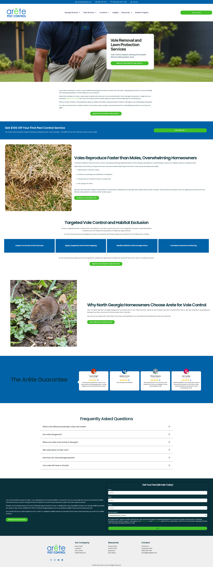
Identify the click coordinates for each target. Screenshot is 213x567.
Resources (126, 12)
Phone (110, 504)
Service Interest (112, 512)
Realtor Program (141, 12)
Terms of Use (145, 521)
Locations (103, 12)
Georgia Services (71, 12)
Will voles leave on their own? (56, 450)
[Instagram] (54, 560)
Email (109, 497)
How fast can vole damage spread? (59, 457)
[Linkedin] (62, 560)
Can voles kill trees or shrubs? (56, 465)
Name (110, 489)
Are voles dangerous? (52, 434)
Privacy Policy (156, 521)
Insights (115, 12)
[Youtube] (58, 560)
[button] (201, 382)
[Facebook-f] (51, 560)
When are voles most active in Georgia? (60, 442)
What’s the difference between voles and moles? (64, 426)
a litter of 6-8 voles (72, 98)
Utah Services (88, 12)
